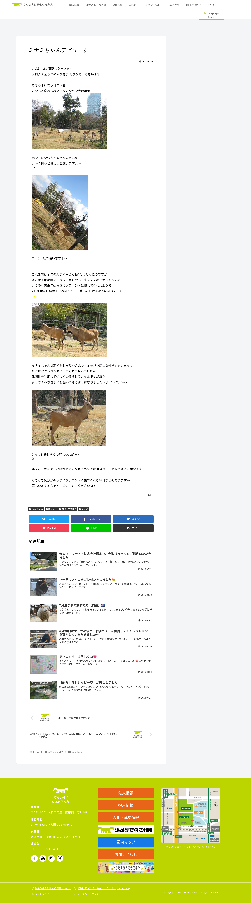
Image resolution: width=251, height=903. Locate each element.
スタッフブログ (68, 508)
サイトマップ (42, 893)
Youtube (42, 858)
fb (34, 858)
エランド (52, 508)
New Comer (37, 508)
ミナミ (84, 508)
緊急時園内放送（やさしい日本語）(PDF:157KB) (104, 888)
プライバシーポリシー (89, 893)
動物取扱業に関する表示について (53, 888)
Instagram (51, 858)
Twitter (60, 858)
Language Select (211, 15)
